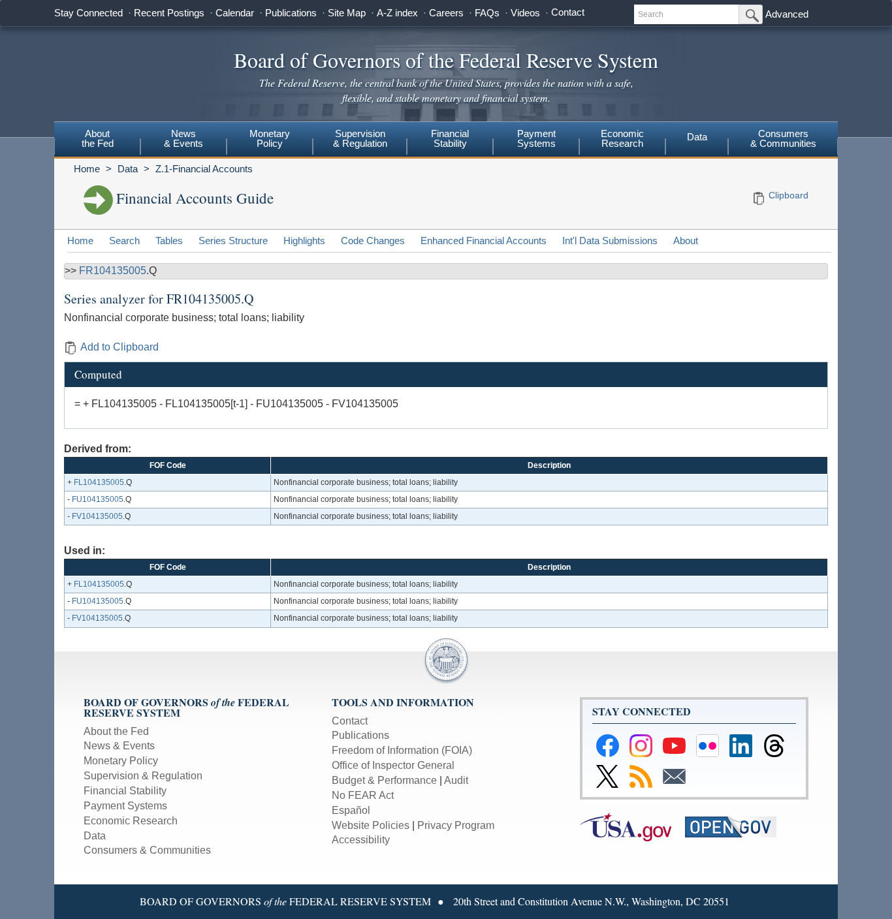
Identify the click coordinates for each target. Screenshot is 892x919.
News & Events (119, 745)
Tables (169, 240)
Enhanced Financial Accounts (484, 240)
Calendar (234, 12)
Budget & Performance (384, 780)
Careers (446, 12)
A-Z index (397, 12)
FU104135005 (97, 499)
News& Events (183, 138)
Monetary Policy (121, 760)
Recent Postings (169, 12)
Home (87, 168)
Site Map (347, 12)
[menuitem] (97, 140)
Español (351, 810)
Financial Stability (125, 790)
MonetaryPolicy (269, 138)
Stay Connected (88, 12)
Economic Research (131, 820)
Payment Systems (125, 805)
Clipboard (788, 195)
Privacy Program (455, 825)
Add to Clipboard (119, 346)
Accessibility (361, 839)
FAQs (487, 12)
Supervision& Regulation (360, 138)
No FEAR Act (363, 795)
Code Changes (373, 240)
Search (124, 240)
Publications (291, 12)
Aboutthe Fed (98, 138)
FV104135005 (97, 516)
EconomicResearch (622, 138)
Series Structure (233, 240)
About (685, 240)
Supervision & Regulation (143, 775)
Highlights (304, 240)
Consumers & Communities (783, 138)
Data (697, 136)
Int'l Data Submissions (610, 240)
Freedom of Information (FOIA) (402, 750)
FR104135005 (112, 270)
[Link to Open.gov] (736, 826)
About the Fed (116, 731)
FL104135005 (99, 482)
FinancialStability (450, 138)
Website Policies (370, 825)
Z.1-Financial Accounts (204, 168)
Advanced (786, 14)
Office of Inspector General (393, 765)
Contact (567, 12)
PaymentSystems (536, 138)
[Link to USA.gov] (632, 826)
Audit (456, 780)
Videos (525, 12)
